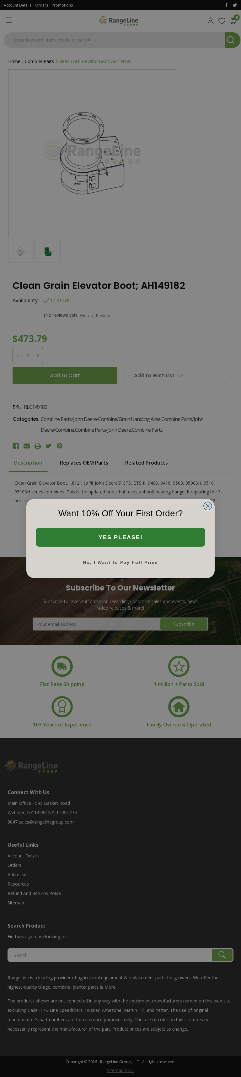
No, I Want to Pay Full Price (120, 562)
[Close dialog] (208, 506)
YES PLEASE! (121, 537)
